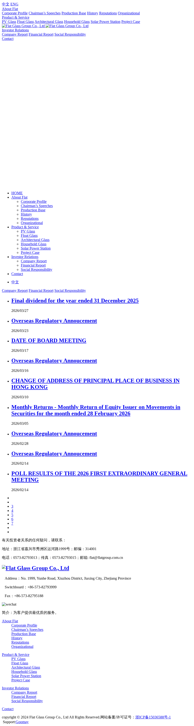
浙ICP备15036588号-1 (153, 717)
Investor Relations (15, 30)
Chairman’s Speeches (45, 13)
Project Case (130, 22)
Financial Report (41, 34)
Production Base (74, 13)
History (92, 13)
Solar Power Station (105, 22)
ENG (14, 4)
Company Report (15, 34)
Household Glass (77, 22)
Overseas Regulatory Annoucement (54, 321)
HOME (17, 193)
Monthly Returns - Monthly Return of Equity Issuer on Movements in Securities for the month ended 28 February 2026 (95, 410)
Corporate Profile (15, 13)
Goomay (22, 722)
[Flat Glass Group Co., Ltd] (35, 568)
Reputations (108, 13)
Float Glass (25, 22)
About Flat (10, 9)
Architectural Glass (49, 22)
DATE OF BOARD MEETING (48, 340)
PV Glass (9, 22)
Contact (7, 39)
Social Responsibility (70, 34)
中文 (5, 4)
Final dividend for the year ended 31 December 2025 (75, 300)
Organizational (129, 13)
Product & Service (15, 17)
